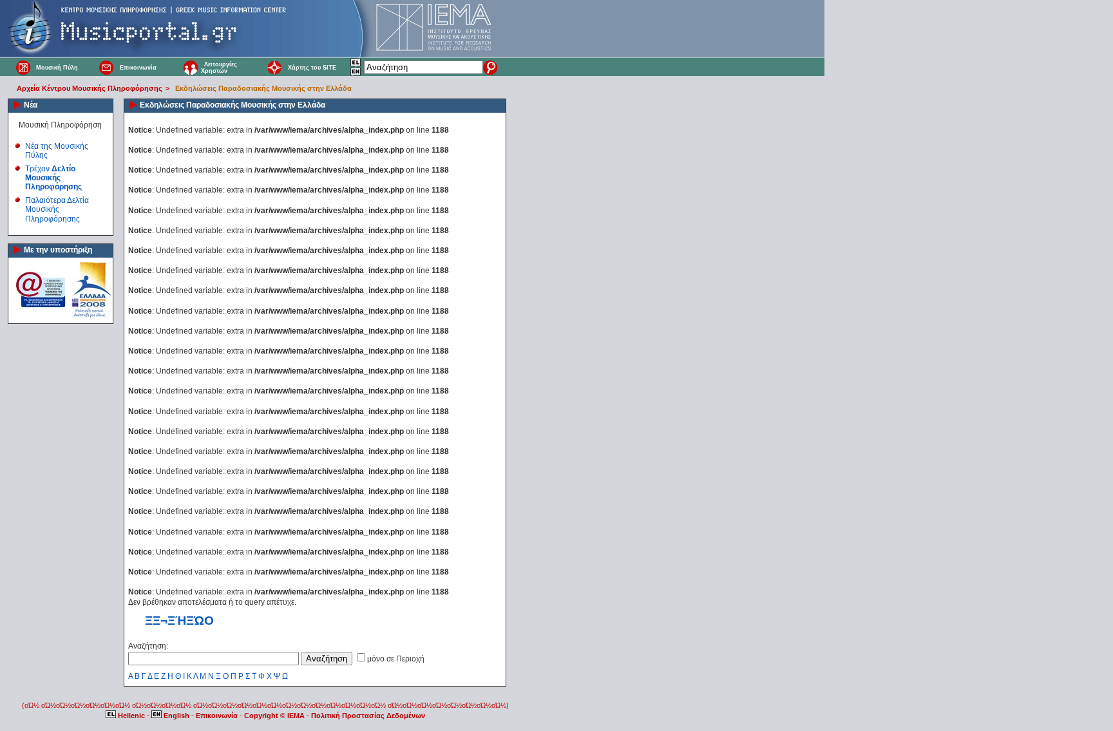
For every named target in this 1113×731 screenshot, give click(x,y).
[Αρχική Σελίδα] (23, 67)
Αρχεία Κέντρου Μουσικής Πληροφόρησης (89, 88)
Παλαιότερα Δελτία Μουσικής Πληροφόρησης (57, 209)
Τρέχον (53, 178)
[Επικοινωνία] (107, 67)
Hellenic (131, 715)
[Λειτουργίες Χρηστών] (190, 67)
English (176, 715)
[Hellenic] (356, 64)
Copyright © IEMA (274, 715)
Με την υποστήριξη (58, 249)
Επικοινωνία (138, 67)
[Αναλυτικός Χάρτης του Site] (274, 67)
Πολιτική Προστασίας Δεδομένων (368, 715)
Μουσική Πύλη (57, 67)
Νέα (30, 104)
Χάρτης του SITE (312, 67)
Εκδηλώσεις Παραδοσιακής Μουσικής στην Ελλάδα (263, 88)
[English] (356, 73)
